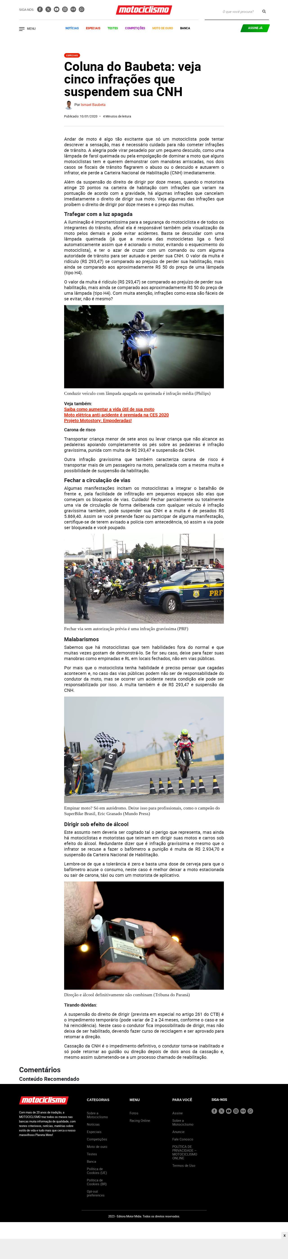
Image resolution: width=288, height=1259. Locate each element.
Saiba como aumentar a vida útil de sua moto (109, 409)
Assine (177, 1113)
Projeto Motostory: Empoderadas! (98, 420)
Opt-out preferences (96, 1193)
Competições (135, 28)
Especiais (93, 28)
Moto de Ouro (162, 28)
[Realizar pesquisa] (264, 11)
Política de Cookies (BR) (97, 1182)
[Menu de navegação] (22, 29)
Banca (185, 28)
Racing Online (140, 1120)
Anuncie (178, 1131)
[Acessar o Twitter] (48, 10)
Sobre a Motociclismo (97, 1115)
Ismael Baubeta (93, 104)
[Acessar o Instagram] (65, 10)
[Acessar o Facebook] (40, 10)
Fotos (134, 1113)
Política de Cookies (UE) (97, 1171)
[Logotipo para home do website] (144, 10)
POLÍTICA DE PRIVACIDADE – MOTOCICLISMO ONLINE (184, 1152)
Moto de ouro (97, 1146)
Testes (113, 28)
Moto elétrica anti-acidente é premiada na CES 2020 (116, 415)
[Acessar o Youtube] (57, 10)
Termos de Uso (183, 1165)
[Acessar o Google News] (73, 10)
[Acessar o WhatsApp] (81, 10)
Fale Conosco (182, 1139)
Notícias (72, 28)
